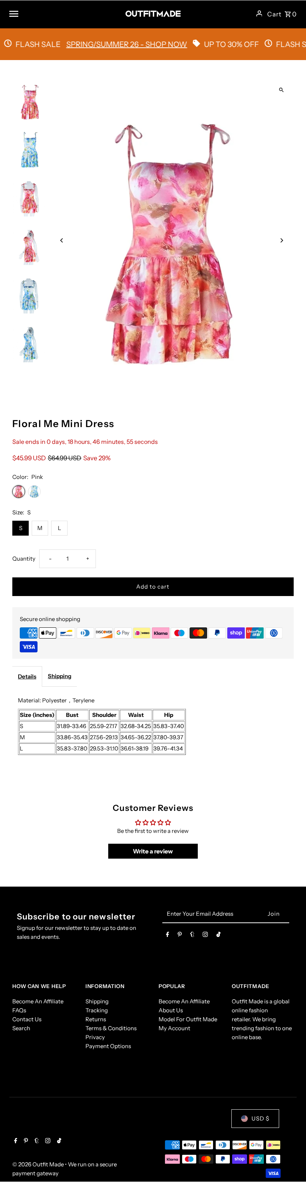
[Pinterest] (180, 935)
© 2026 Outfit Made (38, 1164)
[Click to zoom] (281, 90)
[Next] (281, 240)
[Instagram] (205, 935)
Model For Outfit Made (188, 1019)
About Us (171, 1010)
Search (21, 1028)
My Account (174, 1028)
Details (27, 676)
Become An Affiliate (37, 1001)
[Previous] (61, 240)
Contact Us (26, 1019)
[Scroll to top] (290, 1165)
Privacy (95, 1037)
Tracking (96, 1010)
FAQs (19, 1010)
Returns (95, 1019)
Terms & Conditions (111, 1028)
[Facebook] (167, 935)
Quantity (23, 558)
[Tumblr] (192, 935)
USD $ (260, 1118)
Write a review (153, 851)
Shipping (59, 676)
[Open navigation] (64, 13)
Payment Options (108, 1046)
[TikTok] (218, 935)
